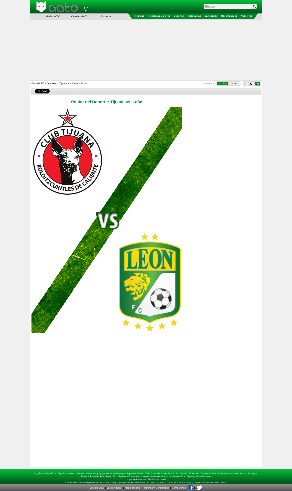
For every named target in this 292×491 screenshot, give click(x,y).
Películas (139, 16)
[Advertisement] (146, 49)
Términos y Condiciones (155, 487)
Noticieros (246, 16)
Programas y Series (159, 16)
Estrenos (106, 16)
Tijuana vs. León (68, 83)
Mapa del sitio (132, 487)
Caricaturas (211, 16)
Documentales (229, 16)
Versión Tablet (114, 487)
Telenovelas (194, 16)
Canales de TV (79, 16)
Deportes (179, 16)
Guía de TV (37, 83)
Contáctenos (179, 487)
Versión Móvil (97, 487)
